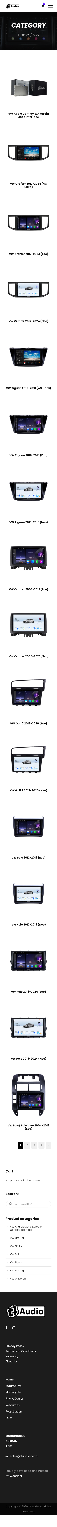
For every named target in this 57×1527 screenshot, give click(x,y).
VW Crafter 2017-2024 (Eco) (28, 254)
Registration (14, 1411)
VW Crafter (17, 1238)
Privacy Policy (15, 1346)
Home (23, 34)
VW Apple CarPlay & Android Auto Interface (28, 115)
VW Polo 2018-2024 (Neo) (28, 1059)
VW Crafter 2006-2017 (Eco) (28, 589)
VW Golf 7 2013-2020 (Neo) (28, 790)
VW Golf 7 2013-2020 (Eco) (28, 723)
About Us (12, 1361)
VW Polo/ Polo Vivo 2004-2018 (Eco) (28, 1127)
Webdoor (16, 1476)
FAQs (9, 1418)
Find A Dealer (14, 1399)
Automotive (14, 1386)
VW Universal (18, 1278)
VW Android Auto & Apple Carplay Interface (26, 1228)
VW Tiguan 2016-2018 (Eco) (29, 455)
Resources (13, 1405)
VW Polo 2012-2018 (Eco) (28, 857)
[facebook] (6, 1328)
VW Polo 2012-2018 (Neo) (28, 924)
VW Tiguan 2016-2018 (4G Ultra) (28, 388)
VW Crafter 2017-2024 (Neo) (28, 321)
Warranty (12, 1356)
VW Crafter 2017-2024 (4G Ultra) (28, 185)
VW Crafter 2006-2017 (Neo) (28, 656)
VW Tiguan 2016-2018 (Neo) (28, 522)
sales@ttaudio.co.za (24, 1456)
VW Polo (15, 1254)
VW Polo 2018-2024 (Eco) (28, 992)
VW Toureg (17, 1270)
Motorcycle (13, 1392)
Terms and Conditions (21, 1351)
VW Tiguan (16, 1262)
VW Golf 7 (16, 1246)
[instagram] (13, 1328)
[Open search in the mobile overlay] (28, 1204)
